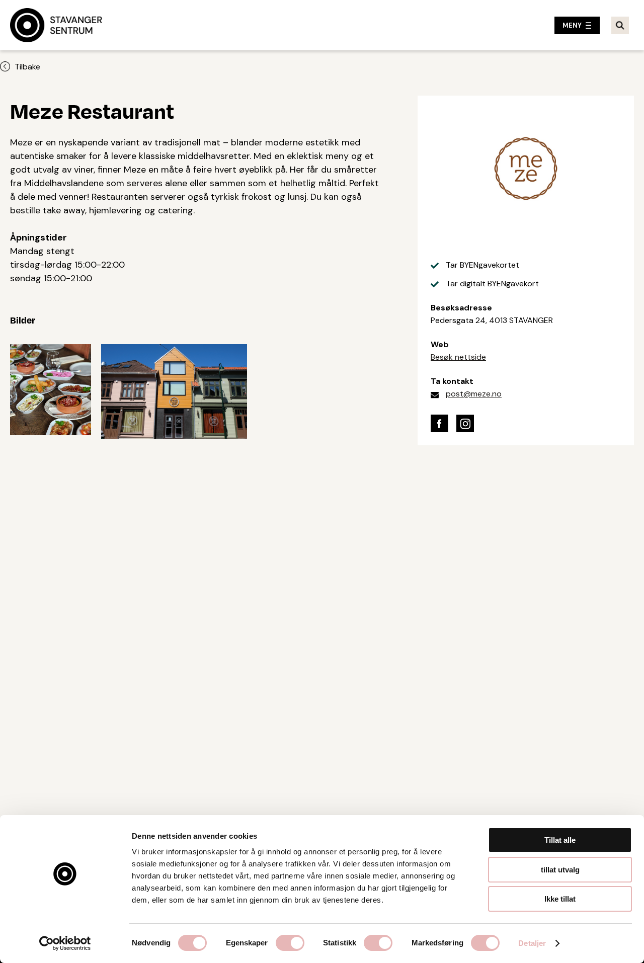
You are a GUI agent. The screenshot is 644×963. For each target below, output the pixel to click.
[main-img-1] (174, 389)
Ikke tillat (560, 899)
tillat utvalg (560, 869)
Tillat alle (560, 840)
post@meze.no (474, 393)
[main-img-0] (50, 389)
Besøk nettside (458, 357)
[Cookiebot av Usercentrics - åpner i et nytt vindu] (65, 943)
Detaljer (532, 943)
